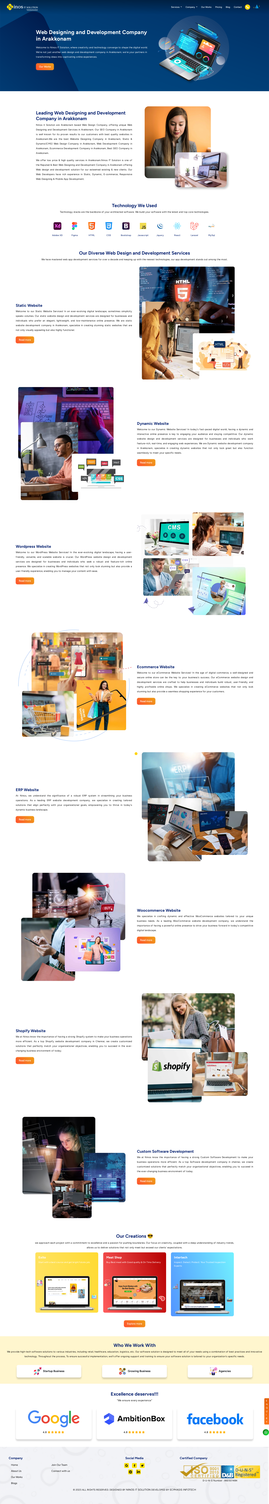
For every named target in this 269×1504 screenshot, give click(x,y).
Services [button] (175, 7)
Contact (238, 7)
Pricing (218, 7)
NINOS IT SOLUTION (138, 1489)
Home (14, 1464)
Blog (228, 7)
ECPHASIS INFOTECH (183, 1489)
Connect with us (60, 1470)
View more (63, 1306)
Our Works (206, 7)
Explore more (134, 1323)
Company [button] (191, 7)
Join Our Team (59, 1464)
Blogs (14, 1483)
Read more (25, 339)
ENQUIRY (267, 1411)
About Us (16, 1470)
